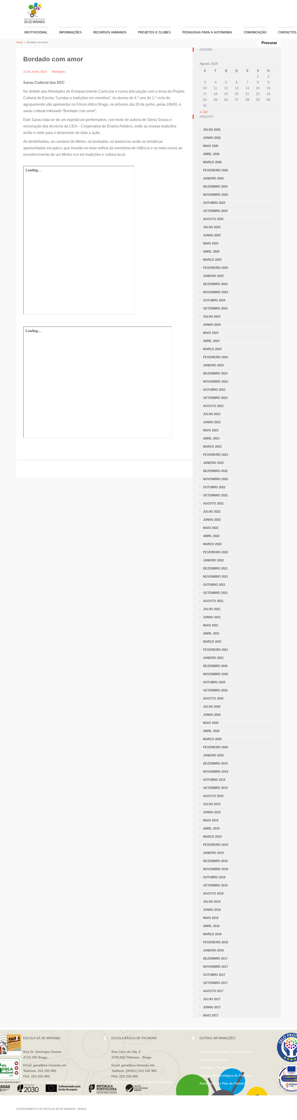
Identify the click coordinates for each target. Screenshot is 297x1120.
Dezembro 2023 (215, 373)
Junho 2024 (212, 324)
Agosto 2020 (213, 698)
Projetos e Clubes (154, 32)
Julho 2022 (211, 511)
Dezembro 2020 (215, 666)
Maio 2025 (210, 243)
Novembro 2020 (215, 674)
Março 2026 (212, 162)
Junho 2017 (212, 1007)
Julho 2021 (211, 609)
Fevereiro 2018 (215, 942)
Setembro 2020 (215, 690)
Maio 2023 (210, 430)
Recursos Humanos (109, 32)
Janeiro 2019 (213, 853)
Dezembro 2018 (215, 861)
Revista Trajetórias (213, 1059)
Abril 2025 (211, 251)
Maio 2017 (210, 1015)
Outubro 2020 (214, 682)
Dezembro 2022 (215, 471)
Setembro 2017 (215, 983)
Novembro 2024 (215, 292)
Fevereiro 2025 (215, 268)
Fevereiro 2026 (215, 170)
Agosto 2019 (213, 796)
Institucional (36, 32)
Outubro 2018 (214, 877)
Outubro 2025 (214, 203)
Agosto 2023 (213, 406)
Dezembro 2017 (215, 958)
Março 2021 (212, 641)
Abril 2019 (211, 828)
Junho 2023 (212, 422)
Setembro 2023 (215, 398)
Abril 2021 (211, 633)
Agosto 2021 (213, 601)
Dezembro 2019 (215, 763)
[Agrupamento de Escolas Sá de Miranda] (35, 12)
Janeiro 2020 (213, 755)
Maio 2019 (210, 820)
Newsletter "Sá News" (215, 1067)
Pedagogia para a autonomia (207, 32)
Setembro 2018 (215, 885)
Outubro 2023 (214, 389)
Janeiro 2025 (213, 276)
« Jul (203, 112)
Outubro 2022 (214, 487)
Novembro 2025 (215, 194)
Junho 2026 (212, 138)
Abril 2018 (211, 926)
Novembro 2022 (215, 479)
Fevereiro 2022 (215, 552)
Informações (70, 32)
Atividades (58, 71)
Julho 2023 (211, 414)
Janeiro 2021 (213, 658)
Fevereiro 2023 (215, 454)
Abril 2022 (211, 536)
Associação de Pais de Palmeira (223, 1083)
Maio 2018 (210, 918)
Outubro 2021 (214, 584)
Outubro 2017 (214, 975)
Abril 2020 (211, 731)
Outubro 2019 (214, 779)
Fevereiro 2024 (215, 357)
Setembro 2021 (215, 593)
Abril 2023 (211, 438)
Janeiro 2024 (213, 365)
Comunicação (255, 32)
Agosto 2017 (213, 991)
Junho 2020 (212, 714)
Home (19, 42)
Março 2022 (212, 544)
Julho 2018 (211, 901)
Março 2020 (212, 739)
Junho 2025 (212, 235)
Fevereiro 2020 (215, 747)
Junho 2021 (212, 617)
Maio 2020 (210, 723)
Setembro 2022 (215, 495)
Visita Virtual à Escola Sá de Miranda (50, 1082)
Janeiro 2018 (213, 950)
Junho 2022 (212, 519)
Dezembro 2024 (215, 284)
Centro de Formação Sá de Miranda (226, 1052)
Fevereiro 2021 (215, 649)
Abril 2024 (211, 341)
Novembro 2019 (215, 771)
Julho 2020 (211, 706)
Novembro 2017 (215, 966)
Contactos (287, 32)
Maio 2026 (210, 146)
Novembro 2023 (215, 381)
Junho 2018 (212, 910)
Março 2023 (212, 446)
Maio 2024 (210, 333)
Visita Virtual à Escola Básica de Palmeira (141, 1082)
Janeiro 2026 (213, 178)
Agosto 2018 (213, 893)
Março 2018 (212, 934)
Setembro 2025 (215, 211)
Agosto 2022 (213, 503)
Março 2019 (212, 836)
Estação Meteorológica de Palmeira (226, 1075)
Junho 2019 (212, 812)
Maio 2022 (210, 528)
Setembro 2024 (215, 308)
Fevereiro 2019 (215, 845)
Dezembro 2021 (215, 568)
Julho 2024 (211, 316)
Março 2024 (212, 349)
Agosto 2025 (213, 219)
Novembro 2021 (215, 576)
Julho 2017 (211, 999)
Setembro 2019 (215, 788)
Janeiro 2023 (213, 463)
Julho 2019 (211, 804)
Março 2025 (212, 259)
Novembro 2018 (215, 869)
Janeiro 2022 (213, 560)
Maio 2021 (210, 625)
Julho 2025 (211, 227)
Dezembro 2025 (215, 186)
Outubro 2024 (214, 300)
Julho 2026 (211, 129)
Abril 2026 (211, 154)
